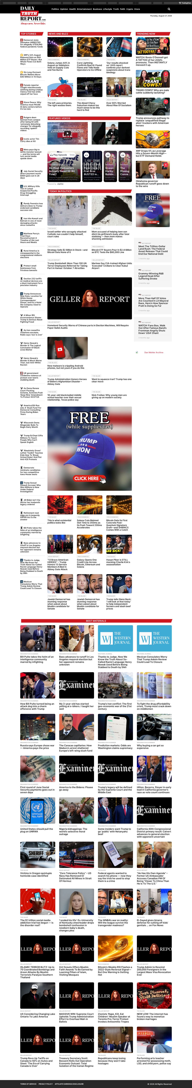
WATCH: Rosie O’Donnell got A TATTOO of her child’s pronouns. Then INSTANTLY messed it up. (152, 61)
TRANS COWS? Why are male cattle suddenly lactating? (152, 91)
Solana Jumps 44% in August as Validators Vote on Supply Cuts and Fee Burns (58, 66)
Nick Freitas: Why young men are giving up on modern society (109, 396)
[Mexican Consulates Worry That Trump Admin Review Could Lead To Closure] (154, 638)
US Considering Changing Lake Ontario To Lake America (37, 1015)
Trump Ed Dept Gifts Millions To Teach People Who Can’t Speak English (31, 438)
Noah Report (112, 100)
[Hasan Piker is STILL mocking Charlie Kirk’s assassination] (119, 544)
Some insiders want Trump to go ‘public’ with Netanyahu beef (114, 832)
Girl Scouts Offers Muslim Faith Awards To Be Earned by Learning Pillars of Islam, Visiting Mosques (76, 971)
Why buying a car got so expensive (150, 746)
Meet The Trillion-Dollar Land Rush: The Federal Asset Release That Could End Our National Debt (153, 250)
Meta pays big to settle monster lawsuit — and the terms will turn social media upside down (31, 154)
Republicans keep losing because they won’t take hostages (112, 1061)
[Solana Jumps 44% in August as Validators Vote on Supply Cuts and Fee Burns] (60, 47)
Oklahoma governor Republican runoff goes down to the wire (152, 184)
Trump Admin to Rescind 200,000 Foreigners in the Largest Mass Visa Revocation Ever (154, 971)
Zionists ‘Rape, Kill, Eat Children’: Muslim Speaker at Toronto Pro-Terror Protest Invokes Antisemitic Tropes (114, 1018)
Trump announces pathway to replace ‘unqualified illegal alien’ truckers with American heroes (152, 122)
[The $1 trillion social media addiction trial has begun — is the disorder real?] (37, 902)
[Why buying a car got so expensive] (154, 727)
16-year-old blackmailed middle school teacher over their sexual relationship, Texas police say (64, 397)
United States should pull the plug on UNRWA (36, 830)
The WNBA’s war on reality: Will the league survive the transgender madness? (113, 923)
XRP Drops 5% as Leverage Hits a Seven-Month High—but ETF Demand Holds (151, 153)
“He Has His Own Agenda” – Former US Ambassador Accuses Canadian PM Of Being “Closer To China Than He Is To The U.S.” (153, 878)
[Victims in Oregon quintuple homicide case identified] (37, 855)
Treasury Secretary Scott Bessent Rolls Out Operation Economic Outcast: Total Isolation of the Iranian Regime (76, 1062)
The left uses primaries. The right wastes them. (59, 104)
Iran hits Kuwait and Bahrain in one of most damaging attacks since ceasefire (31, 221)
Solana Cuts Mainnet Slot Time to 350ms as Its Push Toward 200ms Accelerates (89, 524)
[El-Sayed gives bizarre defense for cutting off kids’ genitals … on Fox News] (154, 902)
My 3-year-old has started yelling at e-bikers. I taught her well (76, 706)
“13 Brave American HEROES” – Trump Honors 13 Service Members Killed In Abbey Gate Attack (57, 565)
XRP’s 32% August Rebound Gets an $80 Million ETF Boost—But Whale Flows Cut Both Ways (31, 59)
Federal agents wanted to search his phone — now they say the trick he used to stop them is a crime (114, 877)
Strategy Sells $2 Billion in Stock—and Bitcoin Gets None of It (67, 251)
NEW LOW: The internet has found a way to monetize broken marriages (152, 1017)
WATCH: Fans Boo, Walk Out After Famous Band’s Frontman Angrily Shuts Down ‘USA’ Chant (152, 329)
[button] (169, 9)
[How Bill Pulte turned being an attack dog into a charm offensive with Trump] (37, 685)
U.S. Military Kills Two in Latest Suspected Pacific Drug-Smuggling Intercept (30, 190)
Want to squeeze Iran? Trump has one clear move (112, 380)
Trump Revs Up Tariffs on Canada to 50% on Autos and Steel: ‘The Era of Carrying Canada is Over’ (36, 1062)
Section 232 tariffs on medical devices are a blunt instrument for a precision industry (31, 281)
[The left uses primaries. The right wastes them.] (60, 87)
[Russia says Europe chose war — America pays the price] (37, 727)
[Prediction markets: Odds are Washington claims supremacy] (115, 727)
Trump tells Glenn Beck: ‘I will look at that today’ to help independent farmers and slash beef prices (118, 604)
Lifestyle (107, 9)
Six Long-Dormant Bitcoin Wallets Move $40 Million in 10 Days (30, 74)
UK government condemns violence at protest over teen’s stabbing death (30, 376)
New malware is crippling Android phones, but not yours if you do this (65, 366)
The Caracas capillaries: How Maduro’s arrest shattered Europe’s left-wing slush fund (75, 748)
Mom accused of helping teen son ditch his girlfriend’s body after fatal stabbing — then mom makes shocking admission (110, 235)
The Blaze (111, 60)
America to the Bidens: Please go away (76, 788)
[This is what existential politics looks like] (60, 505)
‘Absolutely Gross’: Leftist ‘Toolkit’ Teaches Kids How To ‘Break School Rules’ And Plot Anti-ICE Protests (31, 454)
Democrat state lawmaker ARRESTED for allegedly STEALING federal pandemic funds (31, 43)
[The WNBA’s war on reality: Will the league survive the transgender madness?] (115, 902)
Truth (116, 9)
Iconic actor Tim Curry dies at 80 (29, 140)
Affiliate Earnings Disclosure (69, 1084)
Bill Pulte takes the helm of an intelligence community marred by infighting (31, 531)
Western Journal (105, 654)
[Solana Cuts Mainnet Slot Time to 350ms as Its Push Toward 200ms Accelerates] (90, 505)
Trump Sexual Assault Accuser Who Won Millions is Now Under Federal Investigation (30, 487)
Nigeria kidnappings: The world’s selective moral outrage (73, 832)
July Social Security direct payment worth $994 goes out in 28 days (31, 174)
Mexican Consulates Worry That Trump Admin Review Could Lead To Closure (31, 585)
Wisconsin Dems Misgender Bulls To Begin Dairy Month (29, 424)
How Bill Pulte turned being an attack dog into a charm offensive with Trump (37, 706)
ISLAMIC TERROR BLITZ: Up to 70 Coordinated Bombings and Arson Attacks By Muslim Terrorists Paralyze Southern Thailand (37, 972)
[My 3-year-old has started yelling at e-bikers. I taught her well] (76, 685)
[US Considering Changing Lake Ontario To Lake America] (37, 995)
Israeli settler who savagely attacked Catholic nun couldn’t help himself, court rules (66, 234)
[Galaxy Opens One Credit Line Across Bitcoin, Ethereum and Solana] (90, 544)
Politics (55, 9)
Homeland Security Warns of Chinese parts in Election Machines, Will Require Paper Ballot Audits (88, 326)
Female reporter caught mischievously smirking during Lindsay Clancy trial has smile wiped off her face (31, 89)
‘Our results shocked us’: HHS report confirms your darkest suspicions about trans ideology (118, 68)
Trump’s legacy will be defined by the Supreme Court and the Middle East (115, 790)
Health (72, 9)
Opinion (64, 9)
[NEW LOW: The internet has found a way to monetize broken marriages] (154, 995)
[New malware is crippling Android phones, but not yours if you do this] (67, 348)
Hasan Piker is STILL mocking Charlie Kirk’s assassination (118, 562)
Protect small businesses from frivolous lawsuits (28, 267)
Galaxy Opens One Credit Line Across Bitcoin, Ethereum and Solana (88, 563)
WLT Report (146, 243)
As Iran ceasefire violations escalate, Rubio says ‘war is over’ (31, 332)
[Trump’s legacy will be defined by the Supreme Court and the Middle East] (115, 769)
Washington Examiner (29, 654)
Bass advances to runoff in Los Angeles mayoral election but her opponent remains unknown (30, 547)
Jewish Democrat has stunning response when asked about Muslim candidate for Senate (58, 604)
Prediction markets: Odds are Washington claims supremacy (115, 746)
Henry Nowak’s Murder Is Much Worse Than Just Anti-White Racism (31, 361)
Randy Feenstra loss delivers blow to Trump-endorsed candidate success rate (31, 206)
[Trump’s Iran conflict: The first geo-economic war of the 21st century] (115, 685)
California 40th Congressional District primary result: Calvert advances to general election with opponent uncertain (154, 833)
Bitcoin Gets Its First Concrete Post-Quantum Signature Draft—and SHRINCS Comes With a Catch (117, 525)
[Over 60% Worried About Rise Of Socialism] (119, 87)
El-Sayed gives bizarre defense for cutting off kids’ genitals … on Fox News (152, 923)
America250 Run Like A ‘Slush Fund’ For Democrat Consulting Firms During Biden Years (30, 409)
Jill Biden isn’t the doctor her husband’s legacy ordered (30, 502)
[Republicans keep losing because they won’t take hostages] (115, 1040)
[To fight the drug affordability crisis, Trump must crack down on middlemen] (154, 685)
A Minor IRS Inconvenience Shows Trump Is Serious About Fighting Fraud (31, 318)
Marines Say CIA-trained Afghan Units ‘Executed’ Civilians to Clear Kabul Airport (112, 265)
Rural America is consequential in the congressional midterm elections (31, 254)
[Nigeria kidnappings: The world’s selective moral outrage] (76, 810)
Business (97, 9)
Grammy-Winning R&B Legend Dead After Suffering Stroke (151, 276)
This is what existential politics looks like (59, 521)
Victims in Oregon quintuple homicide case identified (36, 874)
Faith (122, 9)
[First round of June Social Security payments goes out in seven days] (37, 769)
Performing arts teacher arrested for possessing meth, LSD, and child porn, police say (154, 1061)
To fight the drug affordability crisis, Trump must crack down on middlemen (154, 706)
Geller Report (54, 260)
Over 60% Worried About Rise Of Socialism (118, 104)
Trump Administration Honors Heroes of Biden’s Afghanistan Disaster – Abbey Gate (67, 381)
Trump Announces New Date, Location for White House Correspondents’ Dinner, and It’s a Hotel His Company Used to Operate (31, 300)
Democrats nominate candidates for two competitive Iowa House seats (30, 471)
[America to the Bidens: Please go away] (76, 769)
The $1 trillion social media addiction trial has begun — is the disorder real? (36, 923)
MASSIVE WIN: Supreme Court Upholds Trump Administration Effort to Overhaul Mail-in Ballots (76, 1018)
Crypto (129, 9)
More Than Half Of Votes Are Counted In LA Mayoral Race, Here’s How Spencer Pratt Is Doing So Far (153, 302)
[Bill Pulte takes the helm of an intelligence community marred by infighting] (37, 638)
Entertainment (84, 9)
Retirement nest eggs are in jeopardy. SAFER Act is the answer (30, 516)
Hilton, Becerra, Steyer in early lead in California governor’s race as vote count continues (154, 790)
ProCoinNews (53, 60)
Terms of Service (28, 1084)
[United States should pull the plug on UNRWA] (37, 810)
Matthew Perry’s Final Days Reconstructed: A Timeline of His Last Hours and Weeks (29, 238)
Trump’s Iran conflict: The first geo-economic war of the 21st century (115, 706)
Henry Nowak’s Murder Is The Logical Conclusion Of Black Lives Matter (30, 346)
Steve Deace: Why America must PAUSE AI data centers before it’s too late (31, 105)
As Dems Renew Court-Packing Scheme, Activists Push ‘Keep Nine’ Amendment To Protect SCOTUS (31, 392)
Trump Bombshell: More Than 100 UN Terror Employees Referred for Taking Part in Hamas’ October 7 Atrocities (67, 265)
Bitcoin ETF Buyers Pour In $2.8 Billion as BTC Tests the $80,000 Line (112, 251)
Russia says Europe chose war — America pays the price (37, 746)
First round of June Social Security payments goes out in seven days (37, 790)
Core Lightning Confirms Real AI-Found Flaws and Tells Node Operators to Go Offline (89, 66)
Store (137, 9)
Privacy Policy (46, 1084)
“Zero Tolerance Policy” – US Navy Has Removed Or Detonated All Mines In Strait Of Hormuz (75, 877)
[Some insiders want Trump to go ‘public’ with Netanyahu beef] (115, 810)
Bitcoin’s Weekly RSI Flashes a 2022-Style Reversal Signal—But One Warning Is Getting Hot (115, 971)
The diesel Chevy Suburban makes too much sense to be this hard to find (88, 106)
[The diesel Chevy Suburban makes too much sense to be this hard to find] (90, 87)
